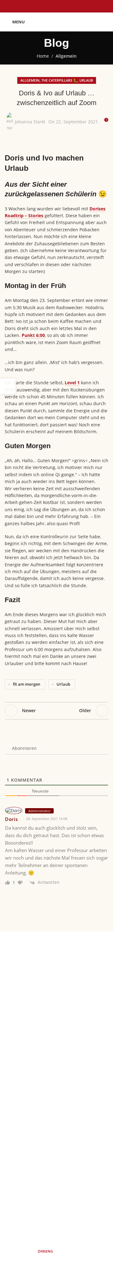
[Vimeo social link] (80, 1210)
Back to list (56, 710)
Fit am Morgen (56, 975)
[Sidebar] (8, 386)
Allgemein (66, 56)
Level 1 (72, 383)
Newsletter (56, 1078)
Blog (56, 1007)
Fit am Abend (56, 986)
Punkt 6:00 (33, 335)
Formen (56, 964)
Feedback (56, 997)
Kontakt (56, 1089)
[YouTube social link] (64, 1210)
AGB (56, 1046)
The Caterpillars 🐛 (59, 80)
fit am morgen (26, 684)
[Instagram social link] (48, 1210)
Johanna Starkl (30, 122)
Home (43, 56)
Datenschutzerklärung (56, 1068)
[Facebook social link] (33, 1210)
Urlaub (86, 80)
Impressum (56, 1057)
